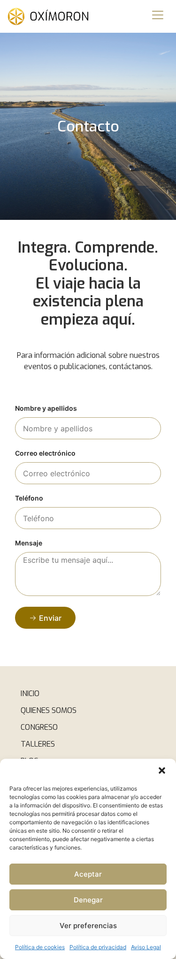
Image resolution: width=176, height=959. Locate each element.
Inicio (30, 693)
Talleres (38, 744)
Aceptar (88, 874)
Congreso (39, 727)
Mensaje (28, 543)
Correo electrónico (45, 453)
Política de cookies (40, 947)
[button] (162, 770)
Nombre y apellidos (46, 408)
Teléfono (29, 498)
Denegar (88, 899)
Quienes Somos (49, 710)
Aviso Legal (146, 947)
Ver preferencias (88, 925)
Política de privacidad (97, 947)
